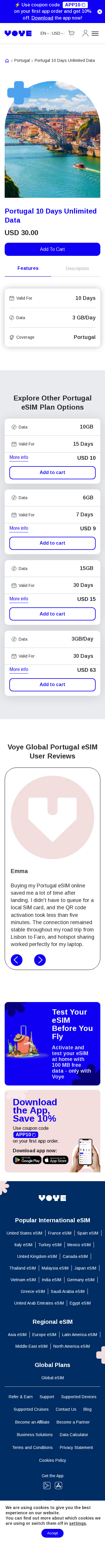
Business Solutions (35, 1434)
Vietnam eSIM (23, 1279)
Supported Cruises (31, 1409)
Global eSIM (52, 1377)
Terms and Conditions (32, 1447)
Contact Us (66, 1409)
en (43, 33)
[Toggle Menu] (96, 34)
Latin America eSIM (79, 1334)
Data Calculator (74, 1434)
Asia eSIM (17, 1334)
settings (77, 1523)
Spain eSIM (87, 1233)
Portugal (22, 60)
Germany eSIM (80, 1279)
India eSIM (51, 1279)
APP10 (72, 4)
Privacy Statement (76, 1447)
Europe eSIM (44, 1334)
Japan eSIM (85, 1268)
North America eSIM (71, 1346)
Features (28, 268)
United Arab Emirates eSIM (39, 1303)
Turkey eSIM (50, 1244)
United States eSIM (24, 1233)
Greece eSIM (33, 1291)
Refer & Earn (21, 1396)
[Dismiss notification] (100, 12)
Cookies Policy (52, 1460)
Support (47, 1396)
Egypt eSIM (80, 1303)
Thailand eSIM (22, 1268)
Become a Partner (73, 1422)
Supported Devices (79, 1396)
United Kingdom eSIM (37, 1256)
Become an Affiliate (32, 1422)
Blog (87, 1409)
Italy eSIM (23, 1244)
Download (42, 17)
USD (56, 33)
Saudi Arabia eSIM (68, 1291)
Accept (52, 1533)
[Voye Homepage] (18, 33)
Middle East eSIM (31, 1346)
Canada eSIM (75, 1256)
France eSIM (59, 1233)
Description (77, 268)
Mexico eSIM (79, 1244)
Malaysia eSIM (55, 1268)
